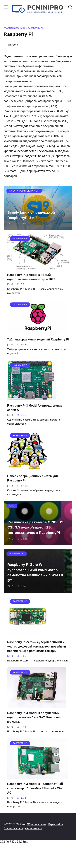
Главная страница (14, 28)
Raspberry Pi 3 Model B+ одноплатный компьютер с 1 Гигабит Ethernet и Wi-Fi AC (35, 788)
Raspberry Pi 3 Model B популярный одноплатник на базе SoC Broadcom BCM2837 (34, 717)
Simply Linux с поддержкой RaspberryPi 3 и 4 (31, 215)
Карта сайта (55, 824)
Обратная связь (36, 824)
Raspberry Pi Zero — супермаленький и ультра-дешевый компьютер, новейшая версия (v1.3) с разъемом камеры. (36, 646)
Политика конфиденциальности (23, 828)
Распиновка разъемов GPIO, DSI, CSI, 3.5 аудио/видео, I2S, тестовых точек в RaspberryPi (36, 527)
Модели (13, 44)
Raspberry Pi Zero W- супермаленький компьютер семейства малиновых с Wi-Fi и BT (35, 572)
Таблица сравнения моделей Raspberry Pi (38, 339)
